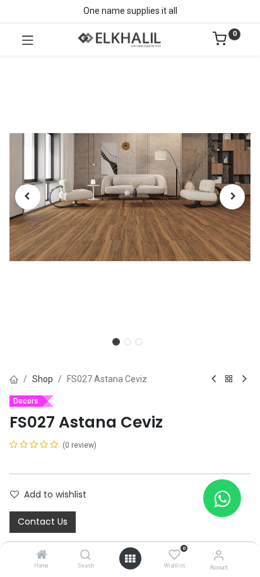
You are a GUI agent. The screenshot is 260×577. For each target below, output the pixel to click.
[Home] (41, 556)
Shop (42, 379)
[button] (27, 196)
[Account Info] (219, 555)
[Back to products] (229, 379)
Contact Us (43, 521)
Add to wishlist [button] (55, 494)
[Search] (86, 556)
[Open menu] (130, 558)
